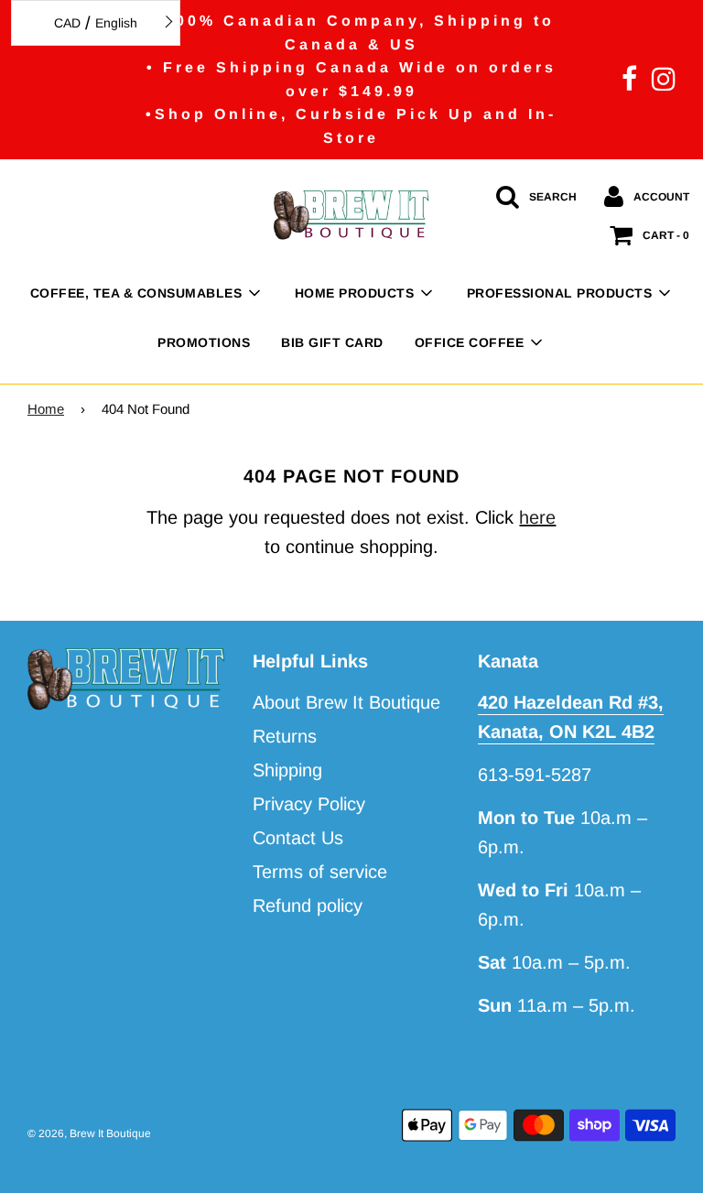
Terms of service (320, 872)
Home (45, 409)
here (537, 517)
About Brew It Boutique (346, 702)
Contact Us (298, 838)
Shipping (287, 770)
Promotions (203, 342)
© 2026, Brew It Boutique (89, 1133)
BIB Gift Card (332, 342)
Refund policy (307, 905)
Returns (285, 736)
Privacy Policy (309, 804)
